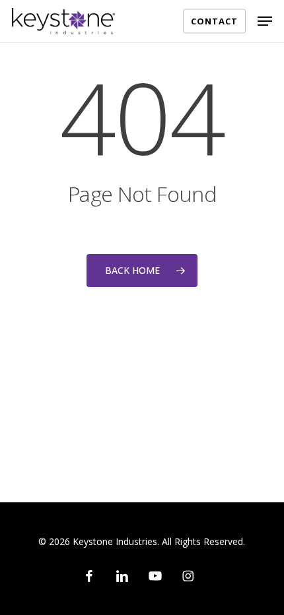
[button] (265, 21)
